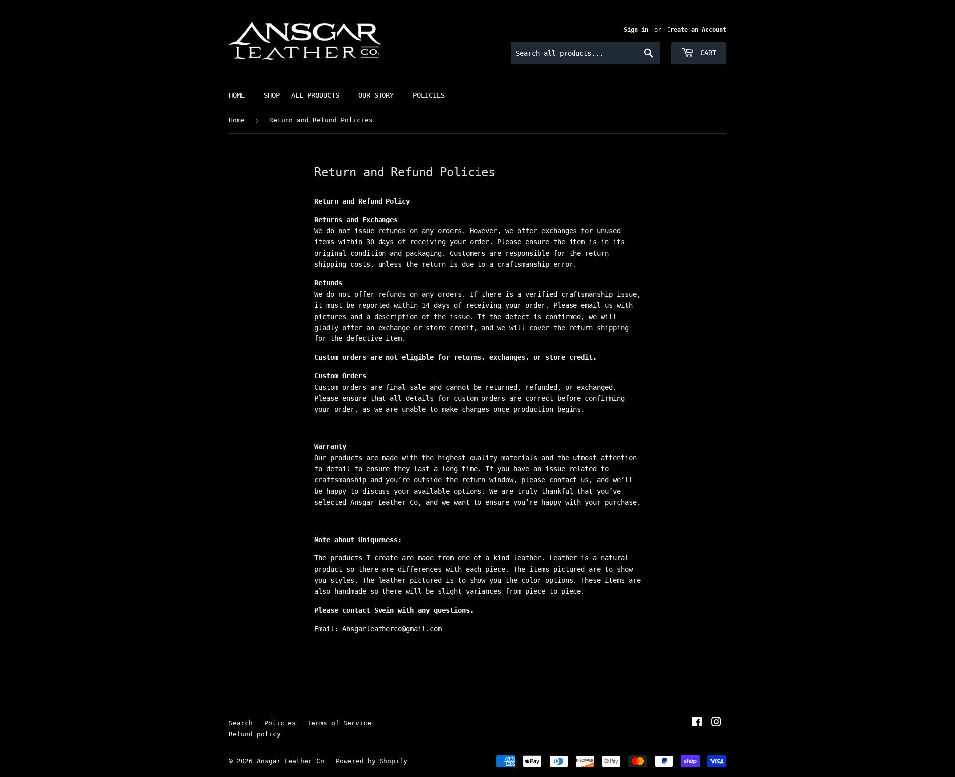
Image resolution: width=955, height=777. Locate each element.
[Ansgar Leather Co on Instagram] (716, 723)
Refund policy (255, 734)
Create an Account (696, 29)
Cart (706, 53)
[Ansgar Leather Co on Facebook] (697, 723)
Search (241, 723)
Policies (429, 95)
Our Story (376, 95)
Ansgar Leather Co (290, 761)
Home (237, 95)
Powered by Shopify (371, 761)
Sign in (636, 29)
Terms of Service (339, 723)
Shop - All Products (301, 95)
